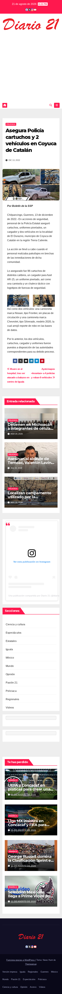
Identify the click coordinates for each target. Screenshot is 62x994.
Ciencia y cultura (15, 624)
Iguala (9, 649)
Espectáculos (13, 632)
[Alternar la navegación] (57, 105)
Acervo (33, 987)
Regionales (12, 699)
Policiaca (11, 124)
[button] (50, 105)
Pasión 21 (11, 682)
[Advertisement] (31, 65)
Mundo (10, 666)
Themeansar (30, 964)
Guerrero (44, 972)
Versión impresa (9, 972)
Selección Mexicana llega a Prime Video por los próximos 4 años (30, 896)
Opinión (10, 674)
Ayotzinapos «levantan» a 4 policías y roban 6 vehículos (43, 373)
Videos (10, 707)
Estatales (11, 641)
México (10, 657)
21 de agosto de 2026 (23, 794)
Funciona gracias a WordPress (20, 960)
